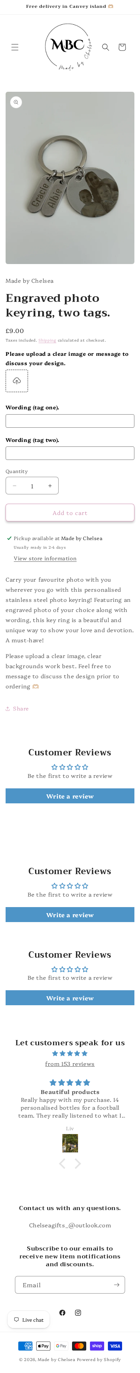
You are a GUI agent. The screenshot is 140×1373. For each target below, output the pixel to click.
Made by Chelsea (56, 1359)
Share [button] (21, 708)
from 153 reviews (70, 1063)
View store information (45, 558)
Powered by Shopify (99, 1359)
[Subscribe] (116, 1285)
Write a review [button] (70, 796)
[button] (15, 47)
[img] (70, 1053)
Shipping (47, 340)
